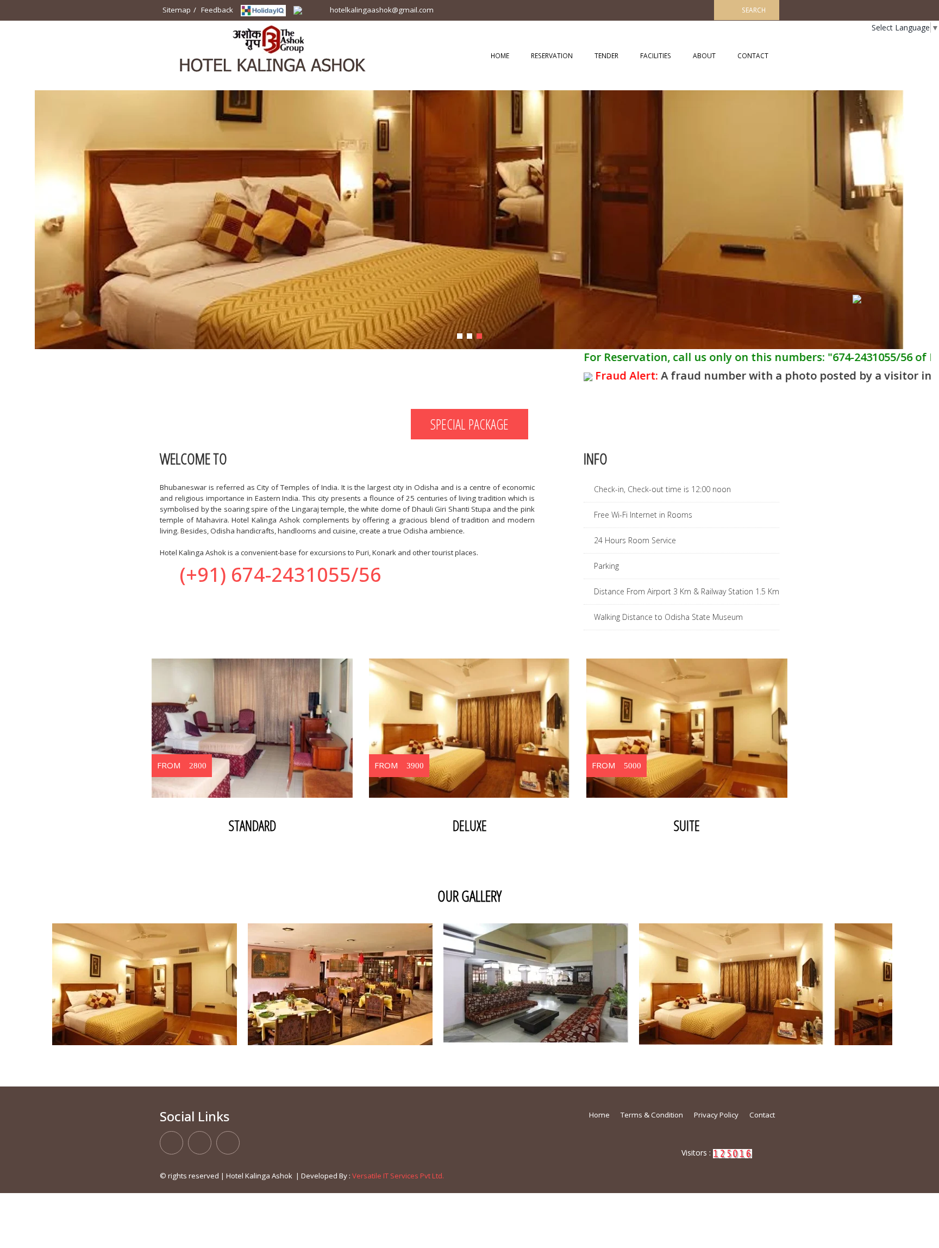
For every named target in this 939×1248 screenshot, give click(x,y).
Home (500, 55)
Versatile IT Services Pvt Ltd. (398, 1176)
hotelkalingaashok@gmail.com (381, 10)
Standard (252, 825)
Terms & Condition (652, 1115)
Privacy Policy (716, 1115)
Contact (752, 55)
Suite (687, 825)
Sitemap (176, 10)
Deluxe (470, 825)
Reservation (552, 55)
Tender (606, 55)
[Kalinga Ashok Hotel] (263, 10)
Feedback (217, 10)
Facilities (655, 55)
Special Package (469, 424)
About (704, 55)
